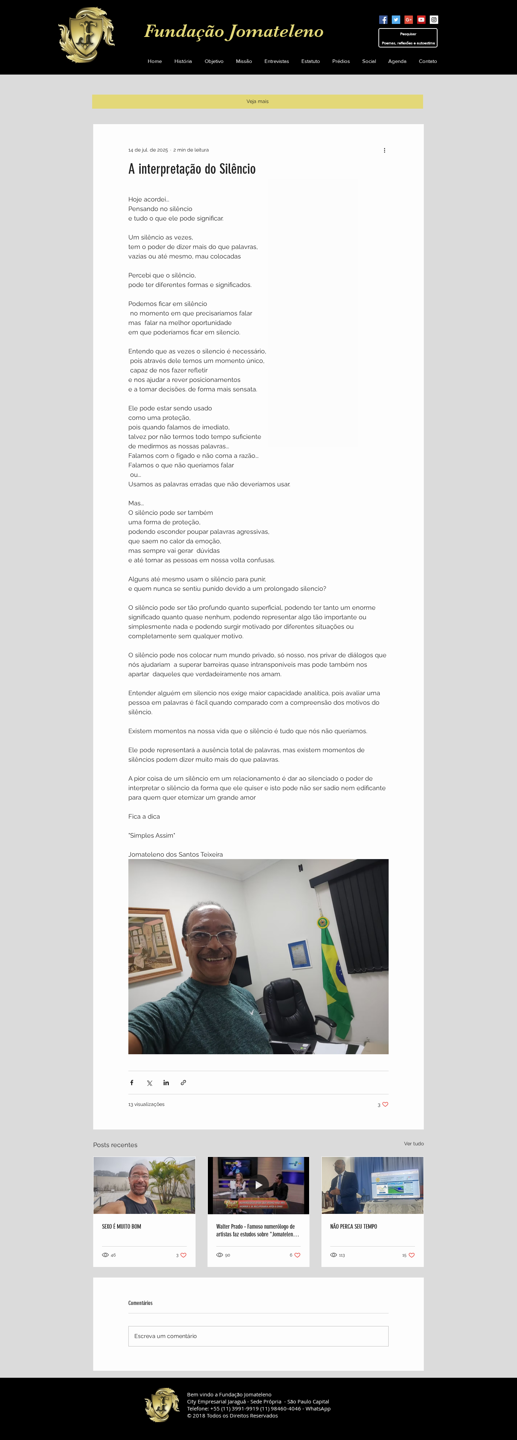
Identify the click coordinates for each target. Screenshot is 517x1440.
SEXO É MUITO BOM (121, 1226)
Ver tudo (414, 1143)
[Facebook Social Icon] (383, 19)
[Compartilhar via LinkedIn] (166, 1082)
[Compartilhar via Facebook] (131, 1082)
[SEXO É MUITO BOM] (144, 1185)
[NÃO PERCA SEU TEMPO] (372, 1185)
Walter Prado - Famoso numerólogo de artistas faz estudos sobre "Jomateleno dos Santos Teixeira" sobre (255, 1230)
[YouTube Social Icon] (421, 19)
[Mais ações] (384, 150)
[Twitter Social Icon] (396, 19)
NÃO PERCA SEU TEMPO (353, 1226)
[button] (310, 61)
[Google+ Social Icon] (408, 19)
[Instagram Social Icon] (434, 19)
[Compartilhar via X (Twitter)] (149, 1082)
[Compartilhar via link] (183, 1082)
